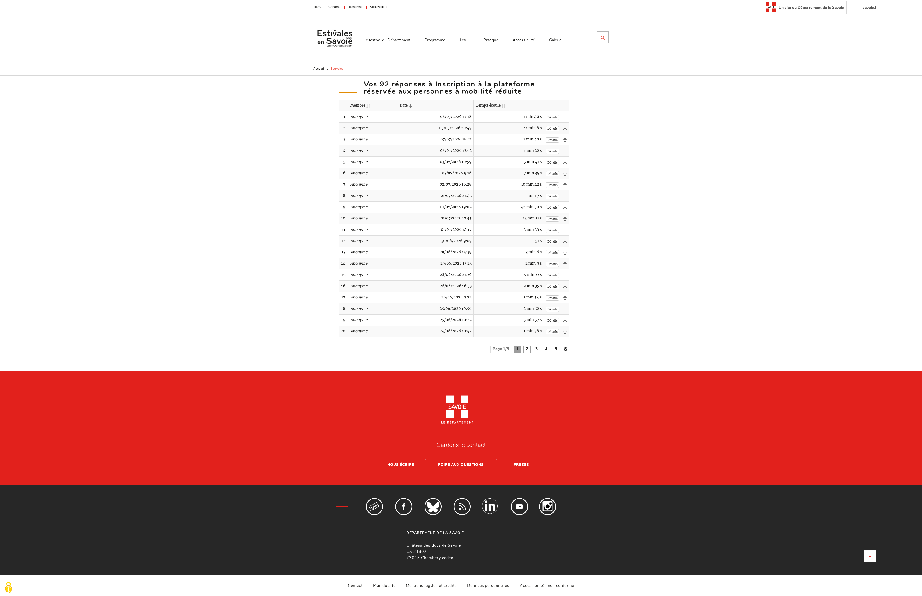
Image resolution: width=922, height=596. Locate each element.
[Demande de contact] (374, 506)
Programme (435, 40)
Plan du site (384, 586)
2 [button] (527, 349)
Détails (552, 117)
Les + (464, 40)
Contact (355, 586)
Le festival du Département (387, 40)
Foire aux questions (461, 465)
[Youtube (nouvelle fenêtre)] (519, 506)
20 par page (565, 349)
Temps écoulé (490, 105)
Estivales (337, 68)
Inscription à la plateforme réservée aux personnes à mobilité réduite (449, 88)
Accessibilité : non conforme (547, 586)
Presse (521, 465)
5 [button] (556, 349)
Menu (317, 7)
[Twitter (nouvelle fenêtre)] (433, 506)
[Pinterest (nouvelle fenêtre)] (490, 506)
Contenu (334, 7)
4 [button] (546, 349)
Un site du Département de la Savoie (811, 8)
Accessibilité (378, 7)
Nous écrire (400, 465)
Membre (360, 105)
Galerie (555, 40)
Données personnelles (488, 586)
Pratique (491, 40)
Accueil (318, 68)
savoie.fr (870, 8)
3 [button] (536, 349)
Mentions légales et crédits (431, 586)
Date (406, 105)
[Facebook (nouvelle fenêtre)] (403, 506)
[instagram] (547, 506)
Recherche (355, 7)
